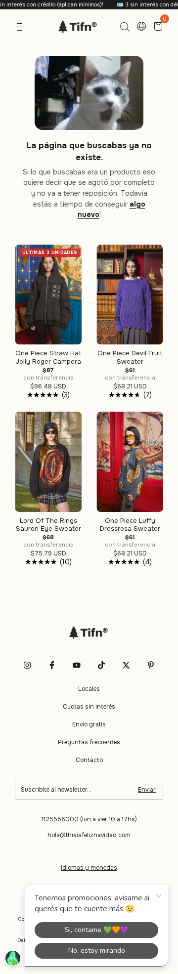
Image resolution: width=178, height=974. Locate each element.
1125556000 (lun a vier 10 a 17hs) (89, 819)
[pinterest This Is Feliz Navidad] (151, 665)
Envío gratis (89, 724)
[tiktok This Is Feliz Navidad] (101, 665)
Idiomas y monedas (89, 868)
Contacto (89, 760)
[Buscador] (124, 27)
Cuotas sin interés (89, 707)
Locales (89, 689)
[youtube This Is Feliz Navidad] (77, 665)
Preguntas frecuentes (89, 742)
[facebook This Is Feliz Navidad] (52, 665)
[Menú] (21, 27)
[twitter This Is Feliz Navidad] (126, 665)
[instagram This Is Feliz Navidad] (27, 665)
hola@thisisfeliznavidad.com (89, 835)
